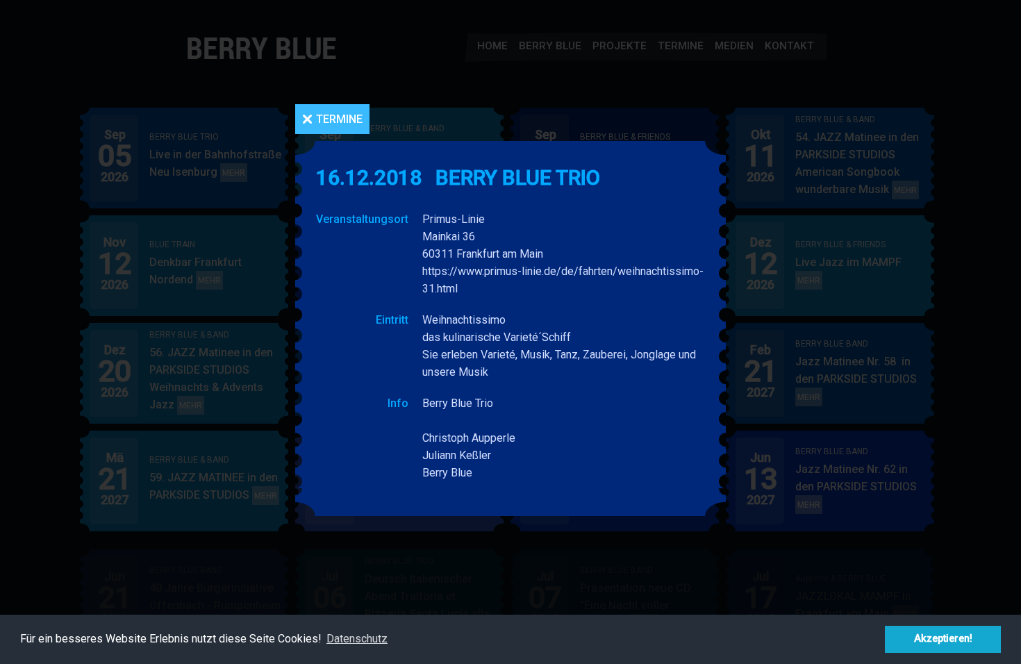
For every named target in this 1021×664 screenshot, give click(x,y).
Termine (339, 119)
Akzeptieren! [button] (943, 639)
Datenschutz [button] (357, 638)
